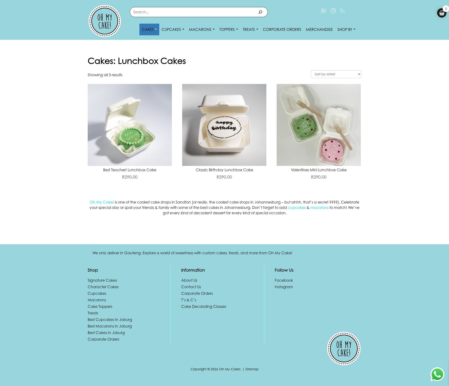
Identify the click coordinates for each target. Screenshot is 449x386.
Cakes (148, 29)
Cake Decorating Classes (203, 306)
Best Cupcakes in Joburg (110, 319)
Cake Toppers (100, 306)
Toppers (227, 29)
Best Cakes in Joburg (106, 332)
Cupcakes (172, 29)
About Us (189, 280)
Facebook (284, 280)
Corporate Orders (282, 29)
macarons (319, 207)
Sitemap (252, 369)
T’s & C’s (188, 300)
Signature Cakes (102, 280)
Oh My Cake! (102, 202)
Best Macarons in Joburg (110, 326)
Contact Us (191, 286)
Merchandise (319, 29)
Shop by (345, 29)
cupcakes (297, 207)
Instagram (284, 286)
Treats (249, 29)
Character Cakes (103, 286)
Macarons (200, 29)
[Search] (260, 12)
